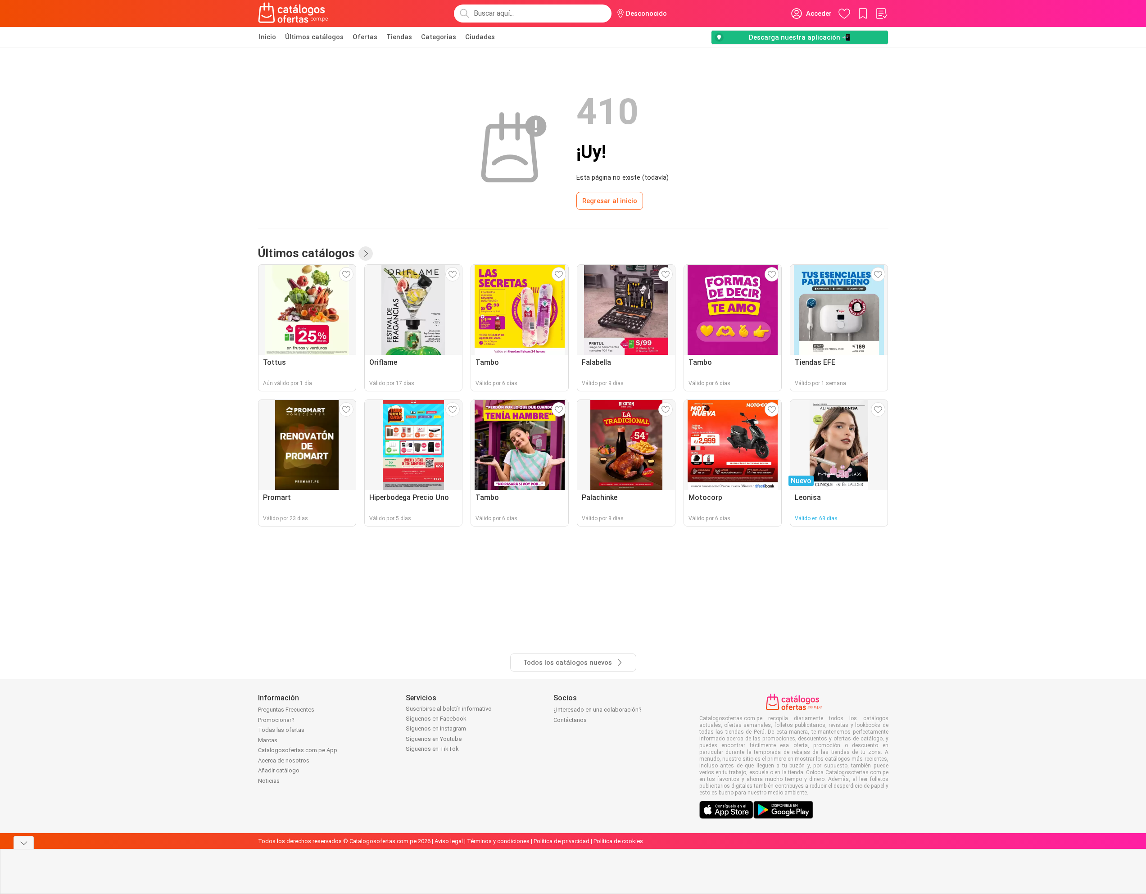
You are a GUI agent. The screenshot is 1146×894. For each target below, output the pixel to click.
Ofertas (365, 37)
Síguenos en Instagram (436, 728)
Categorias (438, 37)
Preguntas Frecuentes (286, 709)
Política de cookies (618, 841)
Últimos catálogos (314, 37)
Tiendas (399, 37)
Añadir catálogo (278, 770)
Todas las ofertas (281, 729)
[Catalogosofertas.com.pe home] (293, 13)
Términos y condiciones (498, 841)
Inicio (267, 37)
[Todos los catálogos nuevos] (365, 253)
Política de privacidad (561, 841)
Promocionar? (276, 720)
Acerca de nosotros (283, 760)
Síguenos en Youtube (434, 738)
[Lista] (881, 13)
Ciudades (480, 37)
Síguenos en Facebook (436, 718)
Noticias (269, 780)
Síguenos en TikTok (432, 748)
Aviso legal (449, 841)
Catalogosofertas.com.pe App (297, 750)
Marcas (267, 740)
